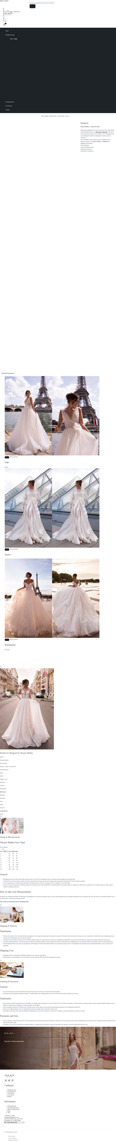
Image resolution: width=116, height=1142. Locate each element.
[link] (5, 11)
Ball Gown (3, 792)
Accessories (10, 1095)
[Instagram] (5, 1080)
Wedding (47, 116)
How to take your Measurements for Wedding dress (14, 901)
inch (3, 849)
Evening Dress (11, 1091)
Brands (9, 1096)
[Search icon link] (4, 18)
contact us (105, 141)
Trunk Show (10, 1093)
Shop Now (7, 1041)
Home (42, 116)
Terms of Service (12, 1138)
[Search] (32, 6)
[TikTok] (9, 1080)
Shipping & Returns (13, 1140)
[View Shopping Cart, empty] (4, 25)
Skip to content (4, 1)
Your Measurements (13, 1107)
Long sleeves (3, 811)
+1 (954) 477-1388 (9, 1115)
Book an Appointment (13, 1109)
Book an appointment (18, 1041)
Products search (34, 3)
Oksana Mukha (53, 116)
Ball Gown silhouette (101, 132)
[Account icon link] (4, 16)
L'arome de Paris (60, 116)
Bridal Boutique (11, 1106)
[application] (16, 35)
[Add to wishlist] (7, 457)
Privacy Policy (11, 1136)
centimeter (5, 847)
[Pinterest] (12, 1080)
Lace (1, 773)
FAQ (8, 1112)
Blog (8, 1111)
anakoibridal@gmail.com (11, 1117)
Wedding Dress (11, 1090)
